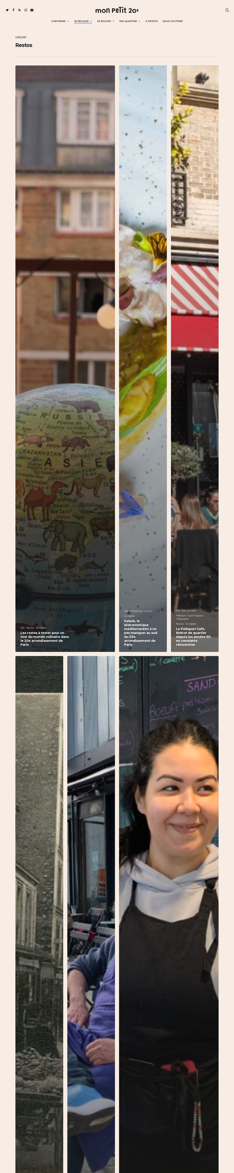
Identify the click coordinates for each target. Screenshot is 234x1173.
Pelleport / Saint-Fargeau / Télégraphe (190, 617)
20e (23, 627)
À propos (151, 21)
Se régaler (81, 21)
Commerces (136, 610)
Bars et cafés (189, 610)
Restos (30, 627)
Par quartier (128, 21)
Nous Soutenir (173, 21)
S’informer (58, 21)
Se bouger (104, 21)
